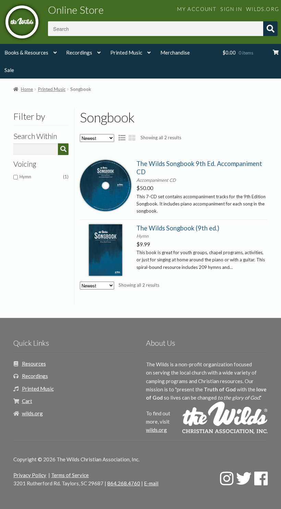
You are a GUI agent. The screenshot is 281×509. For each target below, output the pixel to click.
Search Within (35, 136)
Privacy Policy (29, 475)
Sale (9, 70)
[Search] (63, 149)
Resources (34, 363)
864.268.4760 (123, 483)
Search (270, 28)
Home (27, 89)
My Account (196, 9)
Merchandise (175, 52)
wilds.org (262, 9)
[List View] (122, 137)
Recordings (79, 52)
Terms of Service (70, 475)
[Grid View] (132, 137)
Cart (27, 401)
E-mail (151, 483)
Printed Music (126, 52)
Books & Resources (26, 52)
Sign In (231, 9)
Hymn (44, 176)
